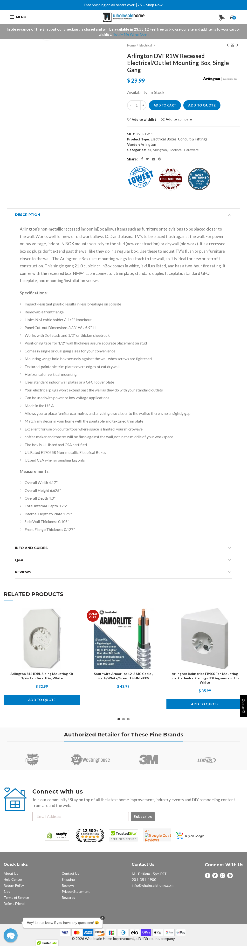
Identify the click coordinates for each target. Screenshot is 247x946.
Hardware (191, 150)
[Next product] (237, 45)
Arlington (148, 144)
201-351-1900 (144, 879)
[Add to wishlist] (72, 615)
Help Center (13, 879)
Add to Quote (202, 105)
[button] (11, 935)
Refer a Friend (14, 903)
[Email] (154, 159)
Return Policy (14, 885)
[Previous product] (227, 45)
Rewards (68, 897)
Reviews (23, 572)
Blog (7, 891)
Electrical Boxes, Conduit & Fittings (179, 139)
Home (131, 45)
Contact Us (70, 873)
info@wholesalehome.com (152, 885)
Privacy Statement (76, 891)
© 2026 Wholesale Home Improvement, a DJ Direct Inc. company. (123, 938)
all (149, 150)
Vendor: (133, 144)
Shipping (68, 879)
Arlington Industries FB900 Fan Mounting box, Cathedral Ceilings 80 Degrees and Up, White (205, 678)
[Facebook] (142, 159)
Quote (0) (243, 706)
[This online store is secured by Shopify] (57, 835)
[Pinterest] (160, 159)
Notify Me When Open (130, 34)
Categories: (136, 150)
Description (27, 214)
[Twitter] (147, 159)
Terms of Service (16, 897)
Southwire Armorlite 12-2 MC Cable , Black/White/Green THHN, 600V (123, 676)
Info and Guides (31, 548)
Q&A (19, 560)
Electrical (146, 45)
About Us (11, 873)
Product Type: (138, 139)
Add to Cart (165, 105)
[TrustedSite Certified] (123, 835)
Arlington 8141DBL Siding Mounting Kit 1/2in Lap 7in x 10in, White (42, 676)
